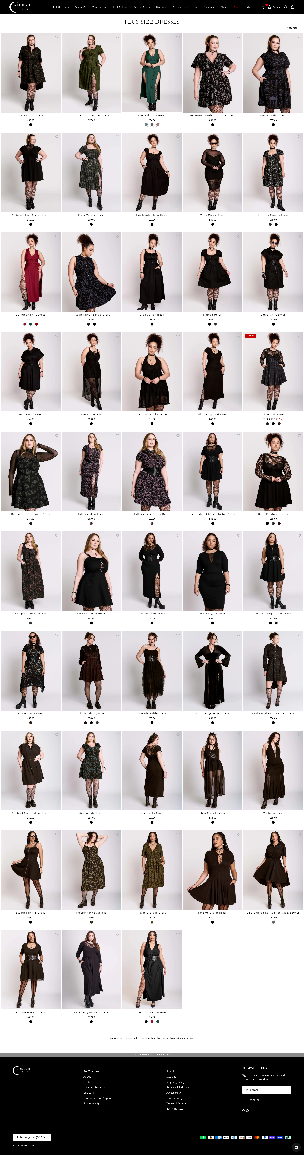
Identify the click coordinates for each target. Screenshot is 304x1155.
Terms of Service (176, 1103)
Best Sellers (120, 7)
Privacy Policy (174, 1098)
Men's (224, 7)
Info (248, 7)
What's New (99, 7)
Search (170, 1071)
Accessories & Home (185, 7)
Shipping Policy (175, 1082)
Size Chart (172, 1076)
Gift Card (88, 1092)
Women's (80, 7)
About (87, 1076)
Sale (236, 7)
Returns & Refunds (177, 1087)
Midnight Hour (27, 1145)
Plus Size (209, 7)
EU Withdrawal (175, 1108)
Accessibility (173, 1092)
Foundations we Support (98, 1098)
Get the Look (61, 7)
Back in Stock (142, 7)
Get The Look (91, 1071)
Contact (88, 1082)
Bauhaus (161, 7)
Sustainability (91, 1103)
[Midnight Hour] (21, 7)
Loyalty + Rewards (94, 1087)
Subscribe (253, 1100)
